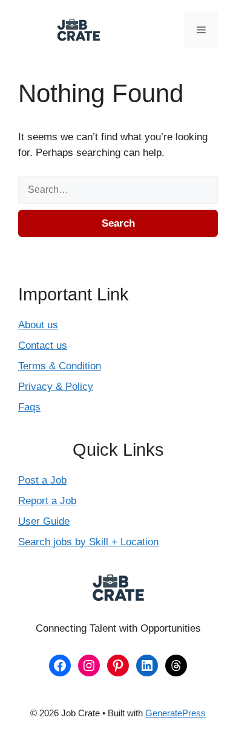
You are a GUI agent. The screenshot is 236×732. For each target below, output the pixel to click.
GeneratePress (175, 713)
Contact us (42, 345)
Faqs (29, 407)
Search (118, 223)
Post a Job (42, 480)
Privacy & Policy (55, 386)
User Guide (44, 521)
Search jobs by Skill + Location (88, 542)
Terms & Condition (59, 366)
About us (38, 325)
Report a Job (47, 501)
